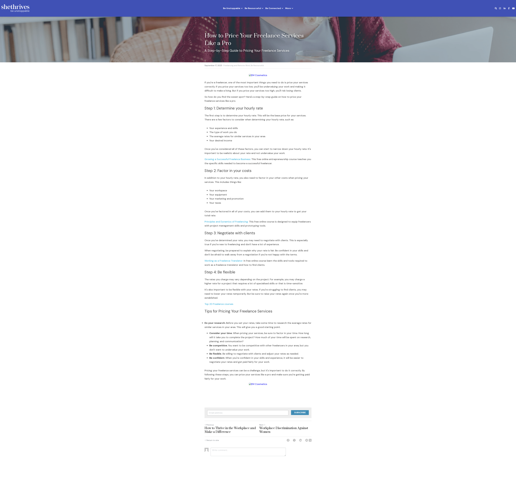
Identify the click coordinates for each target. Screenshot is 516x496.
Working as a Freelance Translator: (224, 260)
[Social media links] (500, 8)
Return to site (213, 440)
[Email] (306, 440)
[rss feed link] (310, 440)
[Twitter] (294, 440)
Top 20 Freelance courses (219, 304)
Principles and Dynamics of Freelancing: (227, 221)
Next (261, 425)
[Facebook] (288, 440)
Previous (210, 425)
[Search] (496, 8)
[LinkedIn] (300, 440)
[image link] (15, 8)
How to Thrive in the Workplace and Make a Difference (230, 430)
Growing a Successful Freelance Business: (228, 159)
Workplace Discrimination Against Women (283, 430)
